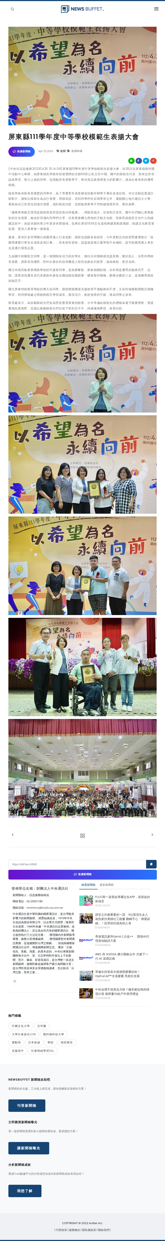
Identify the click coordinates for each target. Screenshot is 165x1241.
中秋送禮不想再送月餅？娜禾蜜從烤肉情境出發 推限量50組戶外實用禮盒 (122, 991)
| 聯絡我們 (103, 1230)
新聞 (63, 151)
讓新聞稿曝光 (28, 1148)
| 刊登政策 (61, 1230)
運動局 (16, 1042)
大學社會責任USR (24, 1034)
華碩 (50, 1042)
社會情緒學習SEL (42, 1051)
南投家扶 (67, 1042)
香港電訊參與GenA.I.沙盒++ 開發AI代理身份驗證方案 (122, 938)
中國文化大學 (21, 1026)
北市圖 (41, 1026)
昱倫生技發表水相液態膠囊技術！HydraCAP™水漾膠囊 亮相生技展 (117, 974)
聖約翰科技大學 (53, 1034)
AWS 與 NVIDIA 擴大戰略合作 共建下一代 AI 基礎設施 (121, 956)
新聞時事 (76, 151)
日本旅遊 (34, 1042)
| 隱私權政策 (89, 1230)
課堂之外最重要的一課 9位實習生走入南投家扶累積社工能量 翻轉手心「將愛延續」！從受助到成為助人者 (122, 919)
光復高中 (18, 1051)
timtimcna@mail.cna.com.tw (45, 908)
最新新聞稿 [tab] (107, 885)
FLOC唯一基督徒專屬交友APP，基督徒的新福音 (122, 899)
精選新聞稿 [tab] (88, 885)
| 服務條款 (74, 1230)
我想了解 (25, 1190)
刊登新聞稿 (27, 1105)
